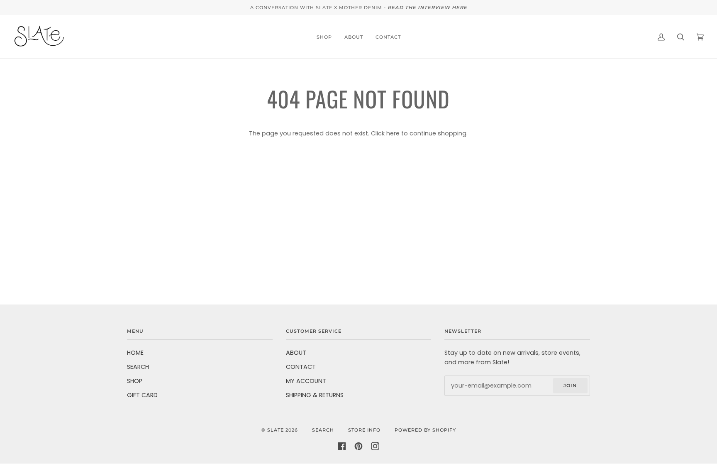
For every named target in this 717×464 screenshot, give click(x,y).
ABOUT (296, 353)
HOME (135, 353)
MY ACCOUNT (306, 381)
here (393, 133)
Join (570, 385)
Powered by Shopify (425, 430)
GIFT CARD (142, 395)
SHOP (134, 381)
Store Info (364, 430)
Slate (275, 430)
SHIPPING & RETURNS (315, 395)
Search (323, 430)
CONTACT (301, 367)
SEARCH (138, 367)
